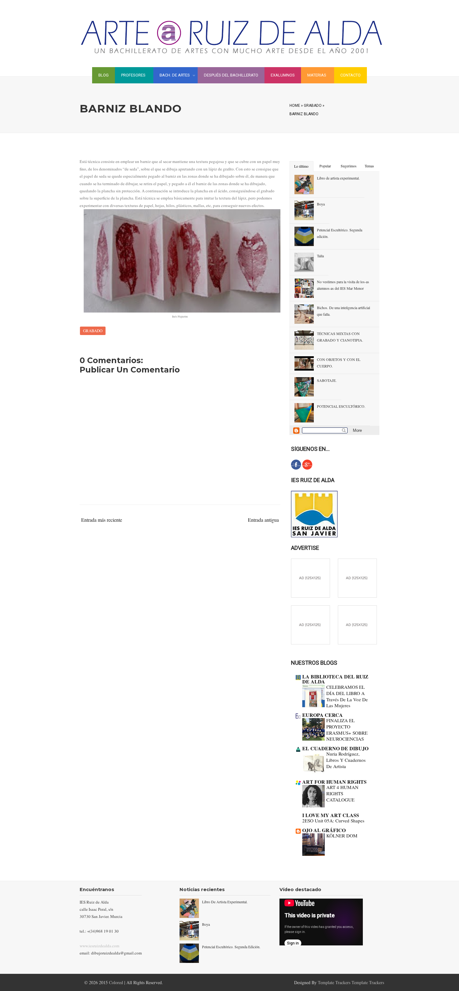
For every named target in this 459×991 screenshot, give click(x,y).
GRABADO (313, 105)
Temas (369, 166)
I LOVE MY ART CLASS (330, 815)
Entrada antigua (263, 519)
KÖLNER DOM (342, 835)
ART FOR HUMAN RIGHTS (334, 781)
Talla (320, 255)
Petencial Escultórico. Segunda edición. (231, 946)
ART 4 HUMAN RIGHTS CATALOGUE (342, 793)
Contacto (350, 75)
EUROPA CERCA (322, 714)
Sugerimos (349, 166)
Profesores (133, 75)
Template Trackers (335, 982)
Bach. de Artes (171, 76)
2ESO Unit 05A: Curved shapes (333, 820)
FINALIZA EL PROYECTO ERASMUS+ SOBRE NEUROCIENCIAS (347, 729)
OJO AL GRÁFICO (324, 830)
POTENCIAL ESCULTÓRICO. (341, 406)
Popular (325, 166)
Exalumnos (283, 75)
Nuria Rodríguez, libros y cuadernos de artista (346, 760)
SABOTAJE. (327, 380)
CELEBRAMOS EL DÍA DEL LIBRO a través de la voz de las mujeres (347, 696)
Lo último (301, 166)
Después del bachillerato (231, 75)
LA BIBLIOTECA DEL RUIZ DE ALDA (335, 679)
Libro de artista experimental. (338, 177)
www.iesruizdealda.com (99, 946)
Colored (116, 982)
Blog (103, 75)
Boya (321, 203)
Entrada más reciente (101, 519)
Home (294, 105)
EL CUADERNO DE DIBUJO (335, 748)
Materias (316, 75)
